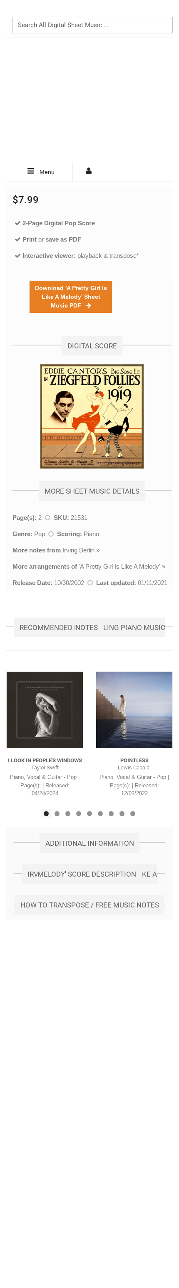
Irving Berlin (78, 550)
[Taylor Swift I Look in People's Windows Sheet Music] (45, 710)
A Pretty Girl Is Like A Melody (119, 566)
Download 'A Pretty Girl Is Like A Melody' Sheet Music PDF (71, 297)
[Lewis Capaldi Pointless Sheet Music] (134, 710)
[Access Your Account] (89, 172)
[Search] (164, 11)
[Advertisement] (89, 100)
